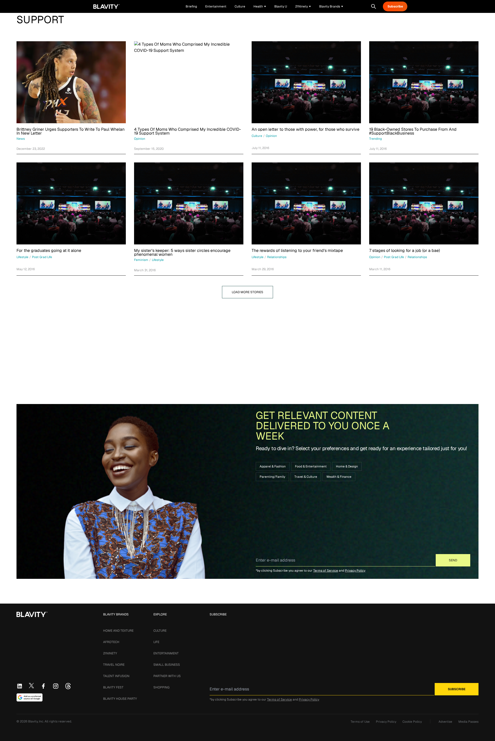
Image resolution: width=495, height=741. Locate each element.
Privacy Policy (355, 571)
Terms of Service (325, 571)
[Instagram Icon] (56, 686)
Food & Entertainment (311, 466)
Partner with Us (167, 676)
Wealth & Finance (338, 477)
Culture (160, 631)
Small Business (166, 665)
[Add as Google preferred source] (29, 697)
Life (156, 642)
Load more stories (247, 292)
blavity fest (113, 687)
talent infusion (116, 676)
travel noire (114, 665)
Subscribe (395, 6)
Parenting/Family (272, 477)
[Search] (373, 6)
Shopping (161, 687)
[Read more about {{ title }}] (71, 82)
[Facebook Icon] (43, 686)
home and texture (118, 631)
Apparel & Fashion (273, 466)
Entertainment (166, 653)
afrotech (111, 642)
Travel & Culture (305, 477)
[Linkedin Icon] (19, 686)
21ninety (110, 653)
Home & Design (347, 466)
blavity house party (120, 699)
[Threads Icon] (68, 686)
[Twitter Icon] (31, 685)
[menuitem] (259, 6)
